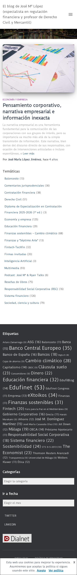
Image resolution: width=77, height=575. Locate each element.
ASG (34, 342)
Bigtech (63, 355)
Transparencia (18, 457)
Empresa (17, 396)
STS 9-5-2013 (52, 446)
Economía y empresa (15, 99)
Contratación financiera (19, 192)
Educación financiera (18, 226)
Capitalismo (15, 367)
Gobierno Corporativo (24, 414)
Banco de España (20, 355)
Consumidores (20, 373)
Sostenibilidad (22, 446)
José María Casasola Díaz (40, 424)
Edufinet (27, 387)
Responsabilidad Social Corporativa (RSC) (31, 289)
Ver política (56, 570)
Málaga (19, 429)
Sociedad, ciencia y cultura (21, 303)
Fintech (13, 409)
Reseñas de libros (15, 282)
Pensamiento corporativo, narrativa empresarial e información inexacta (32, 111)
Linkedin (10, 524)
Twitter (10, 515)
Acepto (41, 570)
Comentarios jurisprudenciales (24, 185)
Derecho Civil (12, 199)
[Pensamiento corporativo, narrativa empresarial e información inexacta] (38, 68)
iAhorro (26, 419)
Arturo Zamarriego (15, 342)
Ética (24, 462)
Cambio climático (48, 360)
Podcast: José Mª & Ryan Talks (24, 275)
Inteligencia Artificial (18, 261)
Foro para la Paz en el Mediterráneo (46, 409)
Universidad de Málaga (43, 457)
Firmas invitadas (15, 254)
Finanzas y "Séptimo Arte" (21, 240)
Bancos (47, 354)
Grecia (52, 414)
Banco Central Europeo (40, 348)
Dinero (41, 373)
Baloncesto (11, 178)
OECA (37, 429)
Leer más (28, 153)
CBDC (33, 367)
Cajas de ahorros (14, 361)
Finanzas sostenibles (35, 402)
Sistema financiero (16, 296)
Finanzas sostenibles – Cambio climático (30, 233)
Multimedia (11, 268)
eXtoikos (42, 395)
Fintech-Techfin (14, 247)
